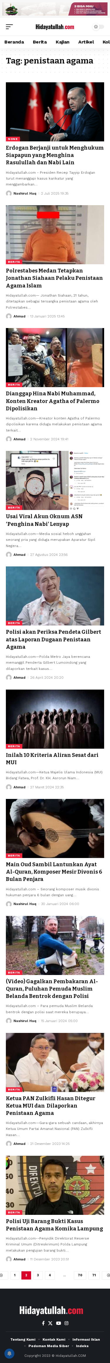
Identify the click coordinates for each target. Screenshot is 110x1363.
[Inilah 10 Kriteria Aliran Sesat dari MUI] (55, 719)
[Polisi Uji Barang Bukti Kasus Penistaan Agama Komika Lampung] (55, 1185)
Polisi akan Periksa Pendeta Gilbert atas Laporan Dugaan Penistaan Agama (53, 639)
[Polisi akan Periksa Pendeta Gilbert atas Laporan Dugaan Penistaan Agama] (55, 596)
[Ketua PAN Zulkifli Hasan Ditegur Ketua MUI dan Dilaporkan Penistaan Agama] (55, 1062)
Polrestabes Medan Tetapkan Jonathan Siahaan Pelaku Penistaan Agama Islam (54, 278)
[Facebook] (43, 1323)
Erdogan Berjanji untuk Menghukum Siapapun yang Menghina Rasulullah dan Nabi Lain (55, 155)
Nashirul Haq (24, 193)
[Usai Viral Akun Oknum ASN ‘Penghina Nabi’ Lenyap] (55, 480)
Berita (14, 261)
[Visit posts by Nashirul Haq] (9, 193)
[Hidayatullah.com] (55, 26)
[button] (11, 26)
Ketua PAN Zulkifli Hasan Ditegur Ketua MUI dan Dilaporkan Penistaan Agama (50, 1105)
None (13, 139)
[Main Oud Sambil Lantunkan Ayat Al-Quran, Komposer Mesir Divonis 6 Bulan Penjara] (55, 828)
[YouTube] (58, 1323)
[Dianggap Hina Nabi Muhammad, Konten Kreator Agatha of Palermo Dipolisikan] (55, 357)
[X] (50, 1323)
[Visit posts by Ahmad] (9, 316)
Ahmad (19, 316)
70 (80, 1275)
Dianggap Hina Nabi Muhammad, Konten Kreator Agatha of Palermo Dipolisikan (52, 401)
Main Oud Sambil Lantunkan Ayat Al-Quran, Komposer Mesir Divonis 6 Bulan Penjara (54, 871)
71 (94, 1275)
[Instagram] (66, 1323)
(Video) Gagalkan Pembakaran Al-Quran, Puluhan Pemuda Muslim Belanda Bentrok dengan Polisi (52, 988)
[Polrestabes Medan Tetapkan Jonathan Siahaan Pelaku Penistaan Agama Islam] (55, 234)
